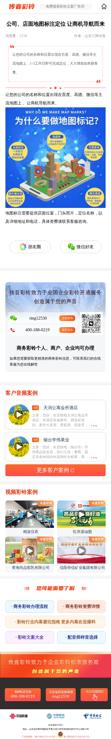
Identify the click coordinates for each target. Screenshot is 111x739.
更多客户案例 (53, 470)
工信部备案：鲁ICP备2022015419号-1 (39, 736)
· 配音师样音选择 (81, 637)
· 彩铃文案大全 (29, 637)
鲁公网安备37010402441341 (76, 736)
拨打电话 (67, 329)
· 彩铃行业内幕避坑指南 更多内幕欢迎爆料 (55, 621)
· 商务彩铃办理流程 (29, 606)
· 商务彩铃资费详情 (81, 606)
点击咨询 (67, 318)
